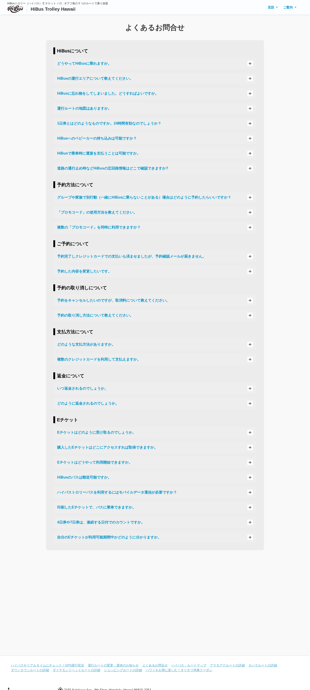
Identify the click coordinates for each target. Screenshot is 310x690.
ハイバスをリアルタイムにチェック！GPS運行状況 (47, 665)
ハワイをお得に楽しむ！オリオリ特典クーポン (179, 670)
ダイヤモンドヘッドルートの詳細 (76, 670)
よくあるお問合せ (155, 665)
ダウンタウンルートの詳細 (30, 670)
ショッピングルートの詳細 (123, 670)
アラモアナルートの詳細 (227, 665)
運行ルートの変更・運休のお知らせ (113, 665)
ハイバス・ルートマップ (188, 665)
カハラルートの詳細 (262, 665)
